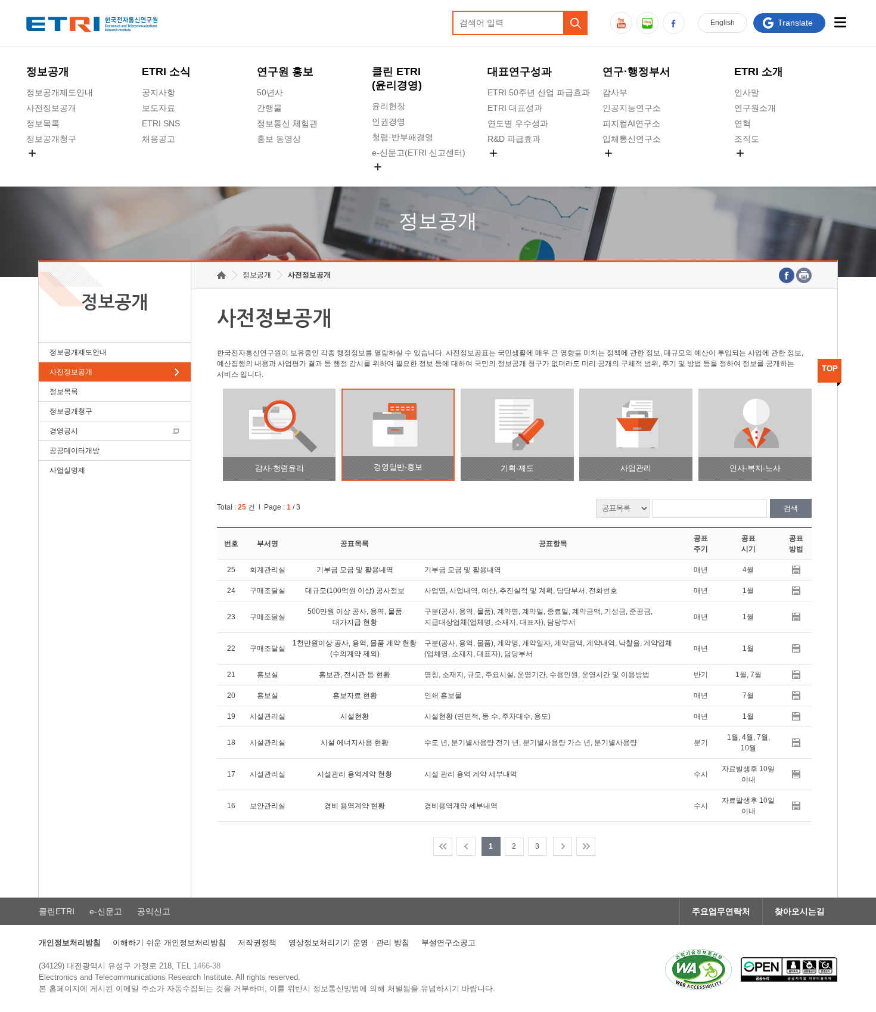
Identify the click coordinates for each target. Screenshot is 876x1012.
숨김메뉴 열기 (32, 153)
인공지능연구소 (631, 108)
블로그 (647, 23)
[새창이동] (698, 969)
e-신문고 (105, 911)
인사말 (746, 92)
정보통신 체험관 (287, 123)
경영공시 (43, 167)
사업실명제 (67, 470)
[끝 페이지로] (585, 846)
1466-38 (206, 965)
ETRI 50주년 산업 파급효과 (538, 92)
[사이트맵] (840, 22)
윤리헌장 (388, 106)
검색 (791, 508)
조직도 (746, 139)
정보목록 (43, 123)
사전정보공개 (51, 108)
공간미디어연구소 (635, 167)
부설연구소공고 (448, 942)
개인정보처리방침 (70, 942)
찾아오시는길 (800, 911)
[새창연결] (786, 275)
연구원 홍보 (285, 71)
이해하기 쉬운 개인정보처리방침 (169, 942)
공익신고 (388, 180)
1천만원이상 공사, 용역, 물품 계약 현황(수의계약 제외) (355, 648)
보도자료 (158, 108)
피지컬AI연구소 (631, 123)
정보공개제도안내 (59, 92)
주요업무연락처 (721, 911)
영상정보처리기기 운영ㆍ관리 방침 (348, 942)
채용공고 (158, 139)
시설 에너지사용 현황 (355, 742)
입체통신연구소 (631, 139)
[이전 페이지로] (466, 846)
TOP (830, 368)
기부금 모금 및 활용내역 (354, 570)
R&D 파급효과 (513, 139)
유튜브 (621, 23)
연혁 (742, 123)
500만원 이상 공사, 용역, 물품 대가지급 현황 (354, 616)
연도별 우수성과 (517, 123)
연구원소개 (755, 108)
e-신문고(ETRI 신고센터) (418, 152)
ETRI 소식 (166, 71)
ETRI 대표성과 (514, 108)
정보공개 (47, 71)
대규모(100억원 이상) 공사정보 (355, 590)
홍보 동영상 (279, 139)
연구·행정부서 (636, 71)
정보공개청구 (51, 139)
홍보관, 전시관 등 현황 (354, 674)
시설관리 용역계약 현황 (354, 774)
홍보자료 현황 (355, 695)
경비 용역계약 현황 (354, 806)
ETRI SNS (161, 123)
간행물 (269, 108)
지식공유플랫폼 (516, 167)
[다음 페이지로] (562, 846)
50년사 (270, 92)
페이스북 (674, 23)
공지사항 (158, 92)
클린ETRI (56, 911)
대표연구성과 (519, 71)
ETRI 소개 (758, 71)
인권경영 (388, 121)
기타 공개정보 (760, 167)
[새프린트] (804, 275)
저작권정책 (257, 942)
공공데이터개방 (74, 450)
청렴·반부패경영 (402, 137)
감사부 (615, 92)
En (722, 22)
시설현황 (354, 716)
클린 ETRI (397, 78)
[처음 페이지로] (442, 846)
